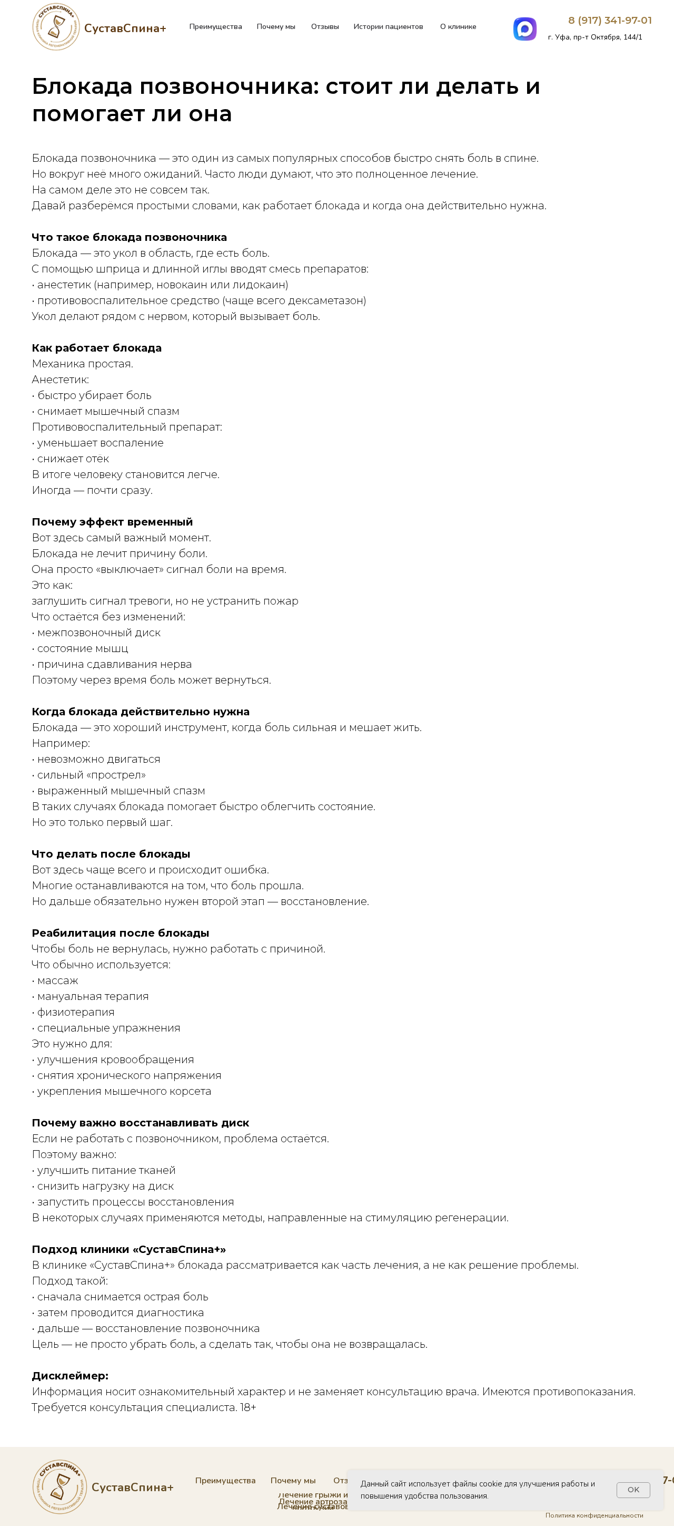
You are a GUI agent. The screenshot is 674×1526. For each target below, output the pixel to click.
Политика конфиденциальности (594, 1515)
